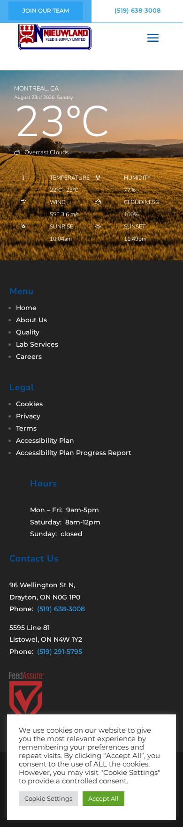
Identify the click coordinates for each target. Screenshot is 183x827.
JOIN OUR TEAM (46, 10)
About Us (31, 320)
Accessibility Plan (45, 440)
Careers (29, 356)
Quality (27, 332)
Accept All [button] (103, 798)
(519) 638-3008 (137, 10)
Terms (26, 428)
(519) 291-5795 (59, 651)
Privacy (28, 416)
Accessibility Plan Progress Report (73, 452)
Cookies (29, 404)
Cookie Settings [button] (48, 798)
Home (26, 307)
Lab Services (37, 344)
